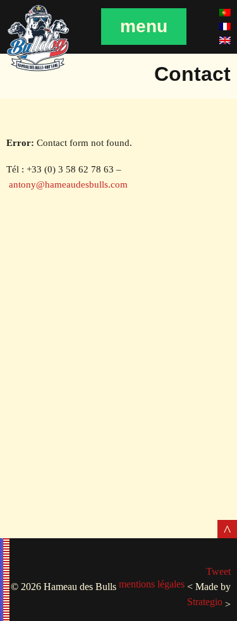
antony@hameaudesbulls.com (68, 184)
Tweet (218, 571)
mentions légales (152, 584)
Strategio (204, 601)
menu (143, 26)
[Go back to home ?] (38, 68)
